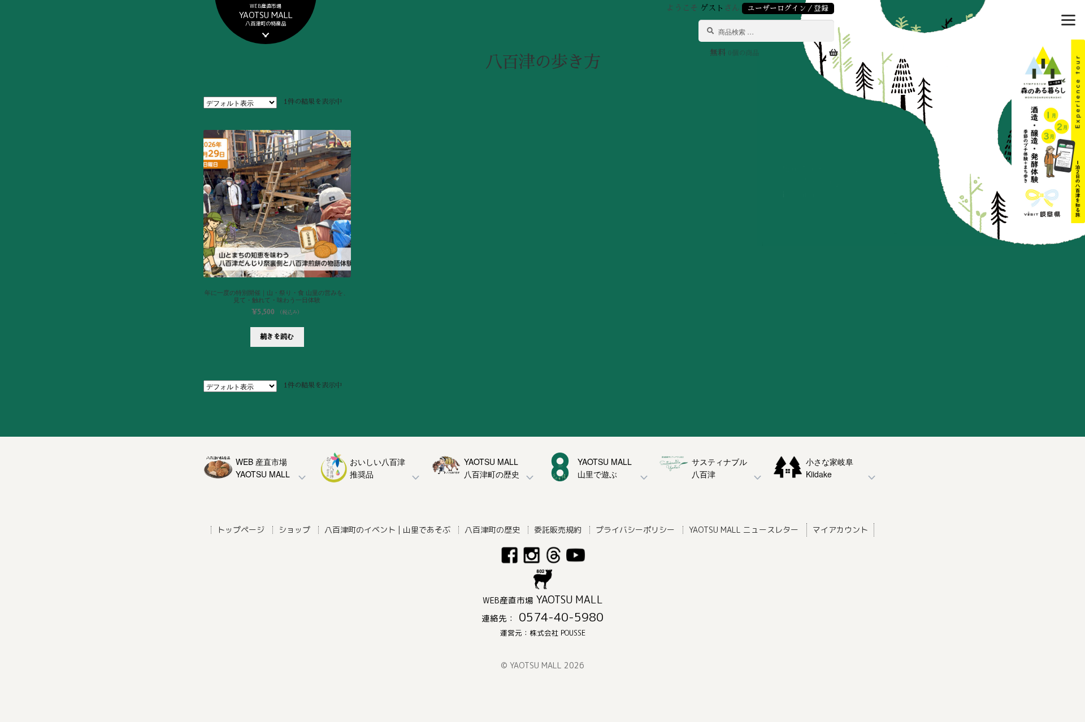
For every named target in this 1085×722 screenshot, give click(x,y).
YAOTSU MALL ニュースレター (743, 529)
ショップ (294, 529)
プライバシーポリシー (635, 529)
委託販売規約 (557, 529)
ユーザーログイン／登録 (788, 8)
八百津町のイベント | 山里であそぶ (387, 529)
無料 (734, 52)
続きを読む (277, 336)
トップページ (240, 529)
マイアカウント (840, 529)
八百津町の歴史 (492, 529)
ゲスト (712, 8)
